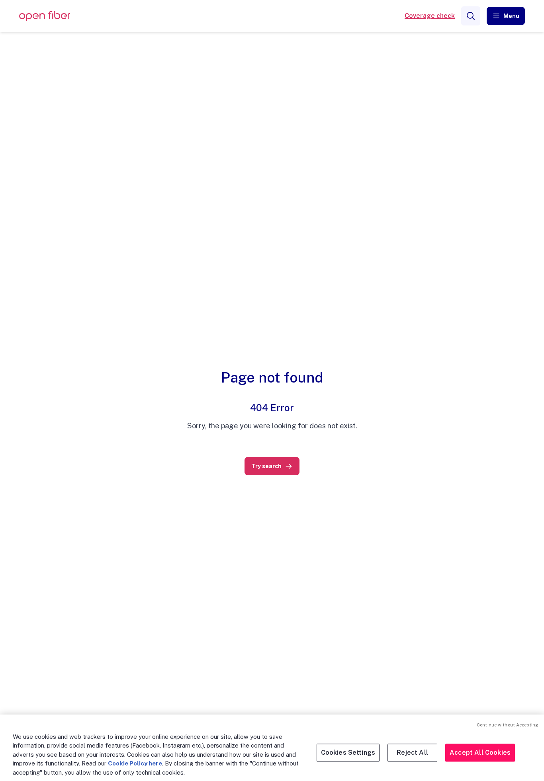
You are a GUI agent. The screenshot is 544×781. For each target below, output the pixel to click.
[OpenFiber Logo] (44, 16)
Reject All (412, 752)
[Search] (470, 15)
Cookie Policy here (135, 763)
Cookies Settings (348, 752)
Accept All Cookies (480, 752)
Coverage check (430, 16)
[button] (506, 16)
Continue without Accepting (507, 724)
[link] (272, 466)
